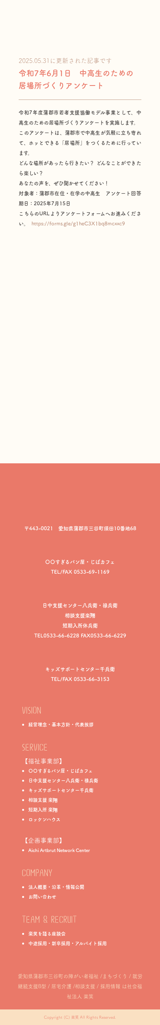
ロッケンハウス (44, 819)
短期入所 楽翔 (42, 809)
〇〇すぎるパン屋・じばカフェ (60, 770)
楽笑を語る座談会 (47, 933)
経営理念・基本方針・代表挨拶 (61, 724)
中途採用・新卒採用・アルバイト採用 (67, 943)
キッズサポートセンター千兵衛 (61, 790)
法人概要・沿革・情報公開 (56, 887)
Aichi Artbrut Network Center (59, 850)
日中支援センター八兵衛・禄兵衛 (63, 780)
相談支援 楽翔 (42, 800)
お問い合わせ (42, 896)
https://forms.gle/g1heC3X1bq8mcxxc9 (78, 223)
